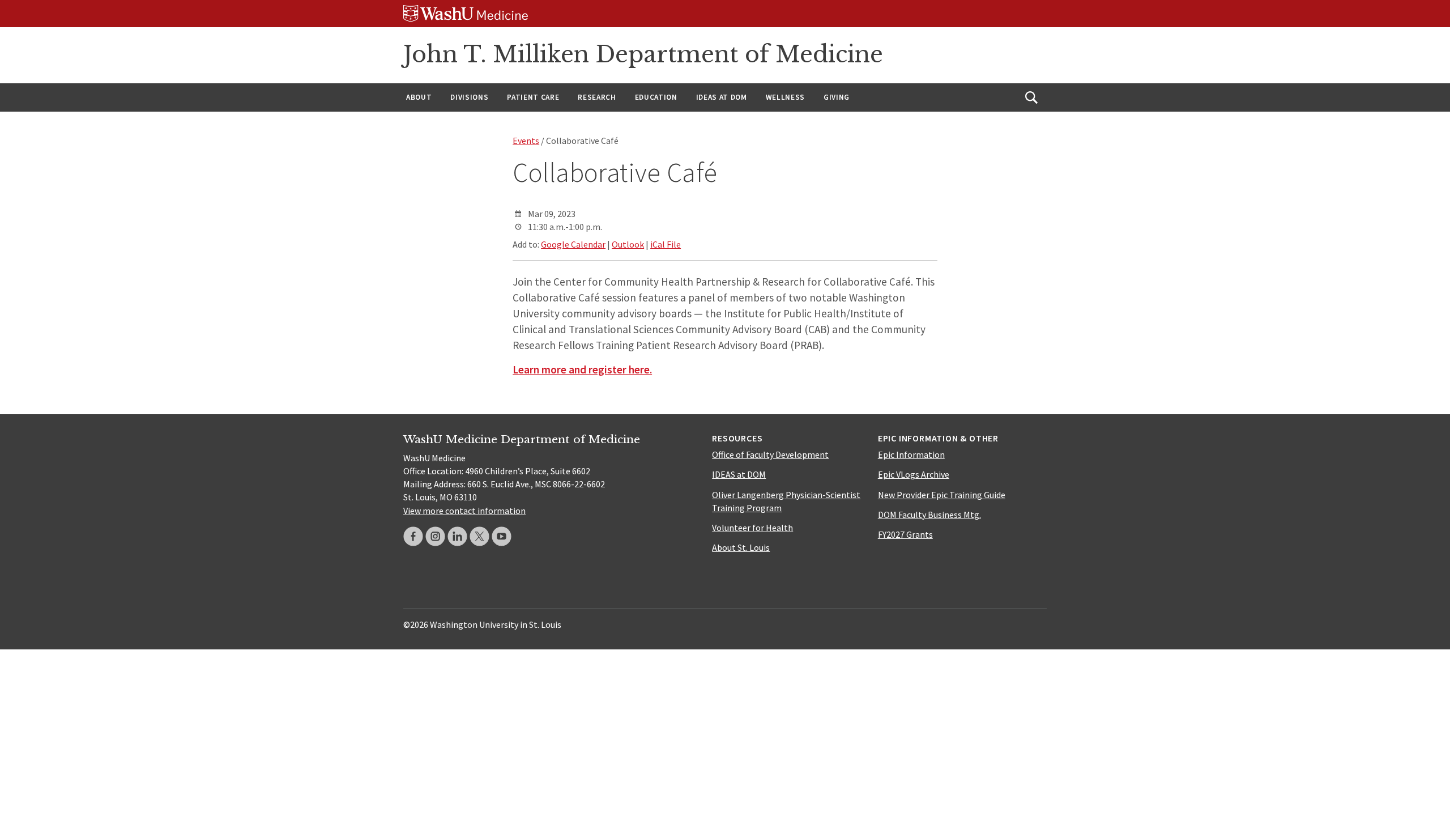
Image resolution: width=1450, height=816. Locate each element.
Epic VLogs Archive (913, 474)
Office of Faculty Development (770, 454)
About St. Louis (741, 547)
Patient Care (533, 97)
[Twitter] (479, 536)
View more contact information (464, 510)
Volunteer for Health (752, 527)
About (419, 97)
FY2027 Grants (905, 534)
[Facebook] (413, 536)
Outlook (628, 244)
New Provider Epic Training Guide (941, 494)
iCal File (665, 244)
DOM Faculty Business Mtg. (929, 514)
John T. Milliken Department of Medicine (643, 54)
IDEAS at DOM (721, 97)
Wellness (785, 97)
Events (526, 140)
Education (656, 97)
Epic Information (911, 454)
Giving (837, 97)
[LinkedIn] (457, 536)
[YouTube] (501, 536)
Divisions (469, 97)
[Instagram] (435, 536)
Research (597, 97)
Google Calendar (573, 244)
